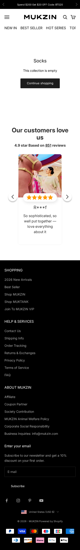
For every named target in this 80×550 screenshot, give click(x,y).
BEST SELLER (31, 28)
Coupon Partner (15, 404)
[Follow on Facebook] (6, 500)
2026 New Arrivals (18, 279)
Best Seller (12, 287)
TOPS (74, 28)
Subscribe (18, 486)
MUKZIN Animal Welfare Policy (26, 419)
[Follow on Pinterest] (30, 500)
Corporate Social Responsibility (27, 426)
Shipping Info (14, 338)
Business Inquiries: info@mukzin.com (31, 433)
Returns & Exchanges (19, 353)
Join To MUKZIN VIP (19, 309)
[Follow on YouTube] (41, 500)
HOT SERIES (56, 28)
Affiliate (9, 397)
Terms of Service (16, 367)
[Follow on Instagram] (18, 500)
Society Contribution (19, 411)
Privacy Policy (14, 360)
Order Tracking (15, 345)
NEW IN (10, 28)
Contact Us (12, 331)
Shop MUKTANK (16, 302)
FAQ (7, 375)
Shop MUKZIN (14, 294)
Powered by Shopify (51, 521)
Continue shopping (40, 83)
